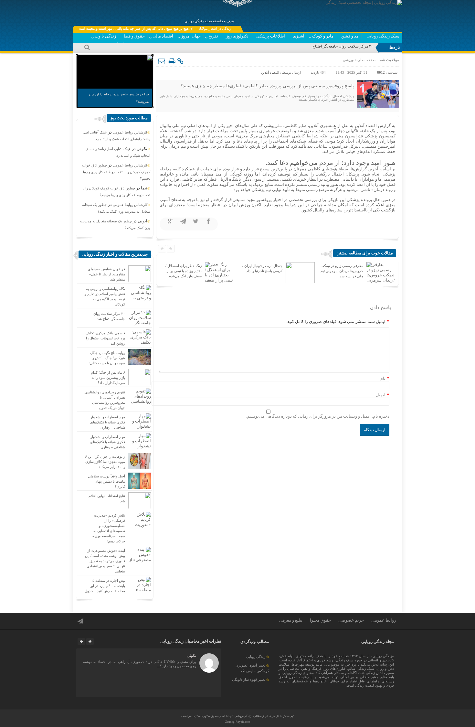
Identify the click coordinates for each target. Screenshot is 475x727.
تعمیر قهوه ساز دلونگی (248, 679)
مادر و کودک (322, 36)
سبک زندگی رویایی (382, 36)
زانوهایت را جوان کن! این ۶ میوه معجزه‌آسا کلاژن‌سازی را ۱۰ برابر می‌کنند (105, 461)
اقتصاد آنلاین (270, 72)
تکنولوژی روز (237, 36)
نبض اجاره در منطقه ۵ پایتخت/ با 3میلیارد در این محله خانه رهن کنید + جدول (105, 586)
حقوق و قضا (134, 36)
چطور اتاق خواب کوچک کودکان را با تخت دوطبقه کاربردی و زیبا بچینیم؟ (116, 171)
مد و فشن (350, 36)
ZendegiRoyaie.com (237, 721)
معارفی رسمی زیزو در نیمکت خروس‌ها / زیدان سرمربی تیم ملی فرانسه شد (342, 271)
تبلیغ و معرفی (290, 620)
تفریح (213, 36)
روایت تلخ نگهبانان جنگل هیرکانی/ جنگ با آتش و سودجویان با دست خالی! (107, 358)
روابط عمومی (383, 620)
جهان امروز (191, 36)
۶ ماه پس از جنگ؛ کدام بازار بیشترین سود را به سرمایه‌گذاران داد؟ (108, 377)
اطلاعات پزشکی (270, 36)
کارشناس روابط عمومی (130, 132)
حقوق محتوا (320, 620)
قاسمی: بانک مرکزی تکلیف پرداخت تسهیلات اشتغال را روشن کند (105, 338)
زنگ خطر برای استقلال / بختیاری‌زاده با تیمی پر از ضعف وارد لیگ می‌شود (183, 271)
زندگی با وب (105, 36)
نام (382, 378)
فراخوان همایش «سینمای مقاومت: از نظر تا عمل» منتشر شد (106, 274)
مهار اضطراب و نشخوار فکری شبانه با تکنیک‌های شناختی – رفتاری (107, 422)
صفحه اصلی (365, 60)
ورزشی (348, 60)
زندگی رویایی (255, 656)
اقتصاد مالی (163, 36)
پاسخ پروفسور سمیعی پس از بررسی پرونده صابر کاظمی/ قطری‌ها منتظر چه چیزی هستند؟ (267, 85)
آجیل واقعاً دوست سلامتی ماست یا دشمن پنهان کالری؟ (106, 481)
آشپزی (298, 36)
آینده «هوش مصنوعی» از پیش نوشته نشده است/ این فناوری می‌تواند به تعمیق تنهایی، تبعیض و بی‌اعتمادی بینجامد (105, 561)
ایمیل (380, 394)
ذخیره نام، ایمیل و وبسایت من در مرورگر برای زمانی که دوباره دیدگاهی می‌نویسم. (317, 416)
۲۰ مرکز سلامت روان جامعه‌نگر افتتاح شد (339, 46)
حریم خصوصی (351, 620)
